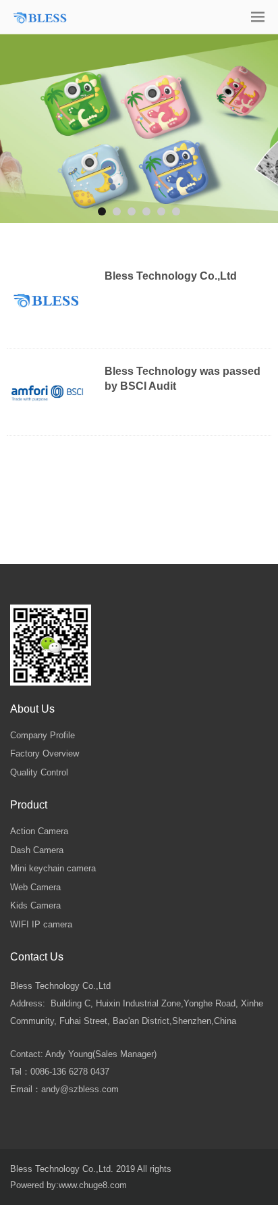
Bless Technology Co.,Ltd (171, 276)
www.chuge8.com (93, 1185)
